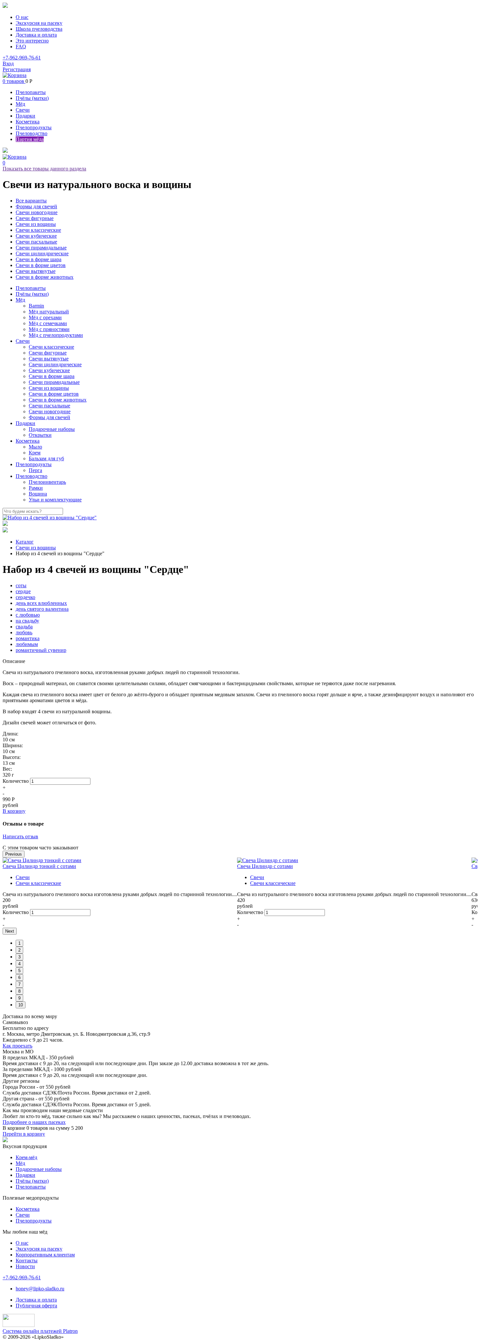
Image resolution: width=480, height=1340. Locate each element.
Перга (35, 470)
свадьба (24, 626)
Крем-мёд (26, 1157)
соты (21, 585)
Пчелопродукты (34, 127)
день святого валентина (42, 609)
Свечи (23, 110)
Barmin (36, 305)
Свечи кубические (36, 236)
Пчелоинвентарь (47, 482)
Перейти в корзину (24, 1134)
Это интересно (32, 40)
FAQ (21, 46)
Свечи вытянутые (36, 271)
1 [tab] (19, 943)
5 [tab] (19, 970)
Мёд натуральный (49, 311)
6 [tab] (19, 977)
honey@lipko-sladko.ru (40, 1288)
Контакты (27, 1260)
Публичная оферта (36, 1305)
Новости (25, 1266)
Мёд (20, 104)
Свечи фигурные (35, 218)
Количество (16, 781)
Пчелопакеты (31, 92)
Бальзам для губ (46, 458)
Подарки (25, 115)
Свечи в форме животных (44, 277)
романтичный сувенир (41, 650)
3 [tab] (19, 956)
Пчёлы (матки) (32, 98)
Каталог (25, 541)
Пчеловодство (31, 133)
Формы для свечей (36, 206)
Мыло (35, 446)
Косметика (28, 121)
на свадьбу (27, 620)
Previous (13, 854)
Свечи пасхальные (36, 241)
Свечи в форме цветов (41, 265)
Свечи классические (38, 230)
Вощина (38, 494)
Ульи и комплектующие (55, 499)
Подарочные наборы (52, 429)
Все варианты (31, 200)
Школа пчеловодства (39, 29)
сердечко (25, 597)
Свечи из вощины (36, 224)
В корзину (14, 811)
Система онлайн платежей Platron (40, 1331)
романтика (28, 638)
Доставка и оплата (36, 35)
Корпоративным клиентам (45, 1254)
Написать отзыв (20, 836)
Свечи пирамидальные (41, 247)
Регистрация (17, 69)
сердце (23, 591)
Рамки (36, 488)
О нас (22, 17)
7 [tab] (19, 984)
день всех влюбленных (41, 603)
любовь (24, 632)
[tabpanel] (120, 893)
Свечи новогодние (36, 212)
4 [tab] (19, 963)
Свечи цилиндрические (42, 253)
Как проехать (17, 1045)
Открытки (40, 435)
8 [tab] (19, 991)
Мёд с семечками (48, 323)
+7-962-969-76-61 (22, 57)
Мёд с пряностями (49, 329)
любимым (27, 644)
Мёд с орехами (45, 317)
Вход (8, 63)
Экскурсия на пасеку (39, 23)
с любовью (28, 615)
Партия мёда (30, 139)
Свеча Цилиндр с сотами (265, 866)
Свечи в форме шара (38, 259)
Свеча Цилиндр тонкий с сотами (39, 866)
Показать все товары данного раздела (44, 168)
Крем (34, 452)
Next (9, 931)
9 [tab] (19, 998)
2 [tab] (19, 950)
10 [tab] (20, 1004)
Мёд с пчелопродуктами (56, 335)
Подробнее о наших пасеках (34, 1122)
